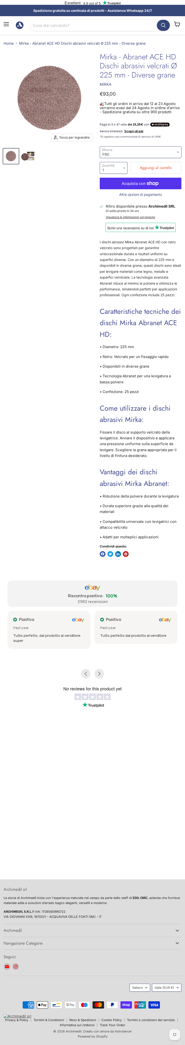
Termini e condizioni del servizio (151, 1020)
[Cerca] (163, 25)
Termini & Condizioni (48, 1020)
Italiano (137, 987)
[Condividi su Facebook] (103, 554)
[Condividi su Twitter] (110, 554)
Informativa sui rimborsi (77, 1025)
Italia (164, 987)
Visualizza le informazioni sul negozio (130, 217)
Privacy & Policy (16, 1020)
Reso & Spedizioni (82, 1020)
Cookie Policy (111, 1020)
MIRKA (105, 84)
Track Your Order (112, 1025)
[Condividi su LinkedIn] (118, 554)
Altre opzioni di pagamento (140, 194)
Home (9, 43)
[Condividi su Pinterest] (126, 554)
